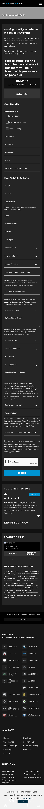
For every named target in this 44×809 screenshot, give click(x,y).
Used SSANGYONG (13, 708)
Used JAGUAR (13, 667)
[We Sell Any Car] (12, 4)
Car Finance (8, 742)
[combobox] (22, 248)
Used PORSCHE (34, 695)
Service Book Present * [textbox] (14, 264)
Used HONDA (13, 660)
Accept (22, 801)
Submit (22, 473)
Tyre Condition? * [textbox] (11, 365)
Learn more (27, 798)
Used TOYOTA (33, 708)
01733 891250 (32, 771)
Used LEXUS (33, 674)
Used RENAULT (14, 701)
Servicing (7, 750)
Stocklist (27, 738)
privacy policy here (12, 452)
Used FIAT (12, 654)
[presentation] (12, 559)
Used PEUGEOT (14, 695)
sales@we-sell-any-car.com (34, 777)
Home (6, 738)
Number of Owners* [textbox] (12, 311)
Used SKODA (33, 701)
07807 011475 (32, 774)
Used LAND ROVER (12, 674)
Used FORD (32, 654)
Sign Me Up (23, 619)
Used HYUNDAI (34, 660)
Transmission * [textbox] (10, 248)
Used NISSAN (33, 688)
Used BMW (32, 647)
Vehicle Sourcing (30, 746)
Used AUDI (12, 647)
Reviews (27, 750)
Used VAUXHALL (12, 715)
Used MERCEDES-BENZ (13, 681)
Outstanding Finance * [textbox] (13, 405)
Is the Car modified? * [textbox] (13, 349)
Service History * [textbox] (11, 256)
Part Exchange (10, 746)
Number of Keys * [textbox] (12, 340)
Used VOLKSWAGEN (34, 715)
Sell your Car (29, 742)
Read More (9, 513)
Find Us (6, 753)
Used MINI (32, 681)
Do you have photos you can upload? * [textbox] (20, 432)
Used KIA (31, 667)
